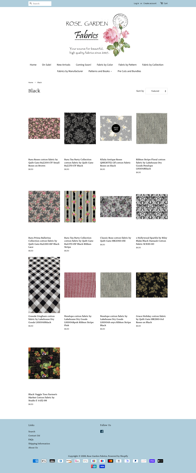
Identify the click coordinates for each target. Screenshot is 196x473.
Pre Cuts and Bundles (129, 71)
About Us (33, 447)
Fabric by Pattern (128, 65)
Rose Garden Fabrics (97, 455)
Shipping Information (39, 443)
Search (31, 431)
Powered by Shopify (118, 455)
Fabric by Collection (152, 65)
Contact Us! (34, 435)
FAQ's (30, 439)
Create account (149, 3)
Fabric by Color (105, 65)
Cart (166, 3)
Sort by (140, 90)
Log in (136, 3)
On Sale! (46, 65)
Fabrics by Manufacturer (70, 71)
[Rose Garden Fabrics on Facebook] (101, 431)
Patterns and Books (99, 71)
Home (33, 65)
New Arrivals (63, 65)
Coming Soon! (83, 65)
